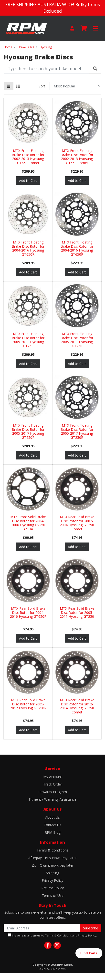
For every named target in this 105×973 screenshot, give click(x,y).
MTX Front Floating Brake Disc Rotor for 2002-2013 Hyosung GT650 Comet (28, 156)
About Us (52, 817)
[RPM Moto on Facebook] (48, 945)
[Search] (95, 68)
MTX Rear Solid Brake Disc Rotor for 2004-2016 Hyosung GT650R (28, 612)
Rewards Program (52, 791)
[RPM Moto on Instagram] (57, 945)
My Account (52, 776)
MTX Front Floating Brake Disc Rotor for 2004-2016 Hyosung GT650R (28, 248)
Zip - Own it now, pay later (53, 865)
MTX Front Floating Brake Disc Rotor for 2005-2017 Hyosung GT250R (28, 431)
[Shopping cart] (83, 28)
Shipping (52, 872)
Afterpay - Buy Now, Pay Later (52, 857)
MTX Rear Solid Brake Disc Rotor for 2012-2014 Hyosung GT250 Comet (77, 706)
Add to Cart (28, 180)
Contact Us (52, 825)
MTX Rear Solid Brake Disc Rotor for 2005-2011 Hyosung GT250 (77, 612)
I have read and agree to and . (54, 935)
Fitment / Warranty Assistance (52, 799)
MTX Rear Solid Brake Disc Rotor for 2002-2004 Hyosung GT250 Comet (77, 523)
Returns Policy (52, 888)
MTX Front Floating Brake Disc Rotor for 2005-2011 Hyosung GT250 (28, 339)
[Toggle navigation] (95, 28)
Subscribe (90, 928)
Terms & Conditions (52, 850)
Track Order (52, 784)
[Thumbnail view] (8, 86)
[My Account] (72, 28)
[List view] (18, 86)
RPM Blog (53, 832)
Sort (42, 86)
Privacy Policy (52, 880)
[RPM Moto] (26, 28)
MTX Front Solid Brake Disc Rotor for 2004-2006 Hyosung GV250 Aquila (28, 523)
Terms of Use (52, 895)
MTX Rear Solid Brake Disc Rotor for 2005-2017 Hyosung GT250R (28, 704)
